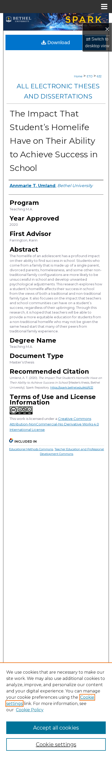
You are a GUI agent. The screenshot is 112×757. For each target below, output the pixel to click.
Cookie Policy (29, 709)
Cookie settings (56, 744)
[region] (56, 709)
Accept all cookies (56, 728)
